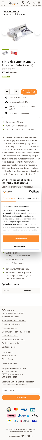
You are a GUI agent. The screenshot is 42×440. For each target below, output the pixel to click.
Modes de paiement (10, 316)
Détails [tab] (21, 198)
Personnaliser (19, 246)
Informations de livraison (13, 313)
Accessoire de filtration (15, 14)
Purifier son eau (11, 11)
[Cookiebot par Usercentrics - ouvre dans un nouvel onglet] (29, 191)
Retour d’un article (10, 335)
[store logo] (13, 3)
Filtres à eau (7, 359)
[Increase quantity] (16, 91)
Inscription (21, 397)
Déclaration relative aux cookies (16, 332)
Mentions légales (9, 328)
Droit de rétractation (11, 343)
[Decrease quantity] (7, 91)
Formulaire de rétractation (13, 339)
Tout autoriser (21, 239)
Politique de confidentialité (14, 320)
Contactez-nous (9, 347)
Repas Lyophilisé (9, 363)
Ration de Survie (9, 355)
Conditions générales (11, 324)
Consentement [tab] (9, 198)
